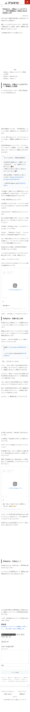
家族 (23, 634)
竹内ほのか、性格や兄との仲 (10, 76)
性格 (4, 636)
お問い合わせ (8, 694)
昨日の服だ (5, 305)
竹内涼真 (5, 509)
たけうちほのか (6, 308)
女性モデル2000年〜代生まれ (9, 634)
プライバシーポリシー (7, 691)
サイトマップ (22, 691)
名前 (2, 665)
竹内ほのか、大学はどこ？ (9, 78)
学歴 (19, 634)
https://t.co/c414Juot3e (16, 177)
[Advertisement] (15, 51)
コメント (4, 649)
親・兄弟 (9, 636)
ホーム (15, 696)
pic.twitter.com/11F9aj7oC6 (11, 179)
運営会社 (22, 694)
